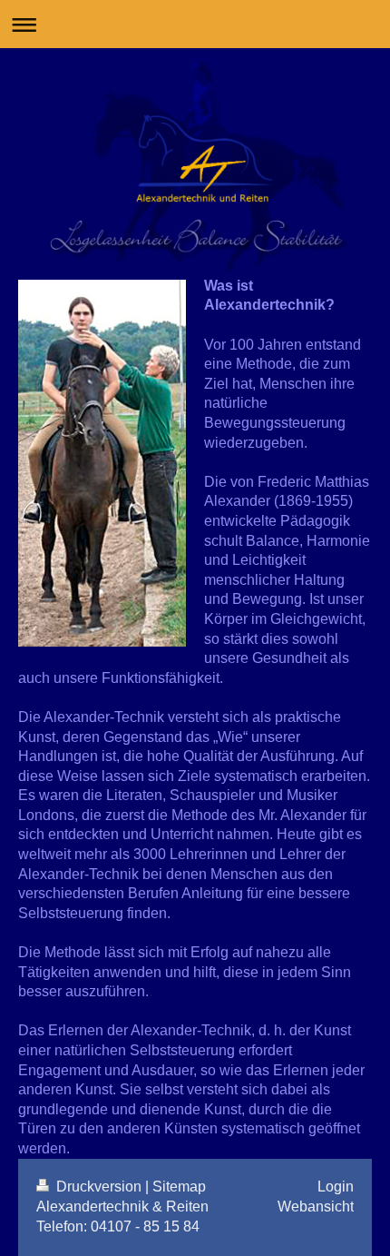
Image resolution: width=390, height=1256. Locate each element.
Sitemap (179, 1186)
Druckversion (99, 1186)
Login (335, 1186)
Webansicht (316, 1206)
